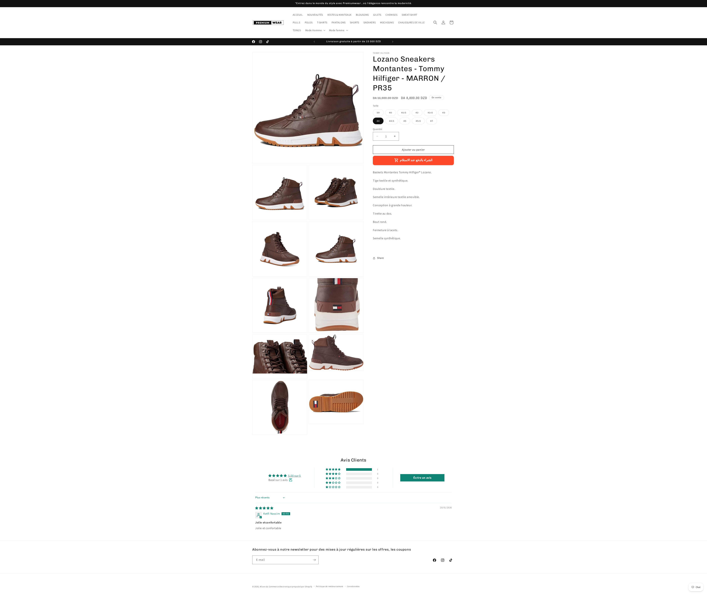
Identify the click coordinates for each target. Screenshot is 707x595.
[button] (315, 30)
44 (378, 120)
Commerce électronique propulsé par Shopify (290, 586)
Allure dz (264, 586)
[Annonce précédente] (314, 41)
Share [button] (380, 258)
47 (433, 121)
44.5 (393, 121)
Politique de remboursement (329, 586)
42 (419, 113)
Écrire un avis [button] (422, 478)
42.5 (432, 113)
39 (380, 113)
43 (445, 113)
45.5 (420, 121)
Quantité (377, 129)
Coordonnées (353, 586)
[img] (264, 508)
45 (406, 121)
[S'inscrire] (314, 560)
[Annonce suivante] (393, 41)
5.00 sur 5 (294, 476)
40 (392, 113)
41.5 (405, 113)
